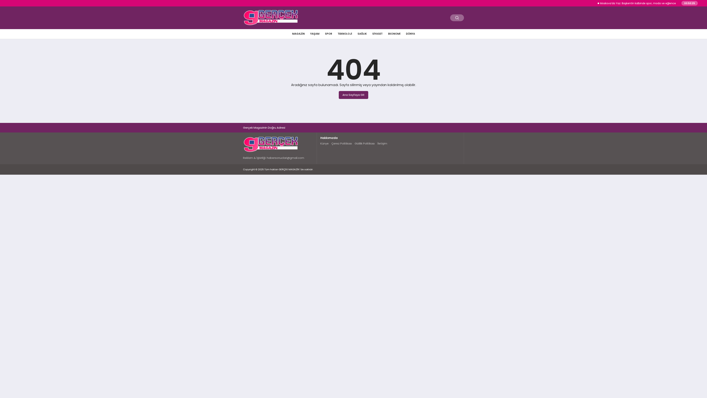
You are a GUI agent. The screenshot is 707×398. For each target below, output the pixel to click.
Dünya (410, 34)
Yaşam (314, 34)
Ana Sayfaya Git (353, 95)
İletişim (382, 143)
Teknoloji (345, 34)
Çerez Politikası (341, 143)
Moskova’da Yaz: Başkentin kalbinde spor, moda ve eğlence (630, 3)
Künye (324, 143)
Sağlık (362, 34)
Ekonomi (394, 34)
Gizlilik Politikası (365, 143)
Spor (328, 34)
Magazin (298, 34)
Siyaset (377, 34)
